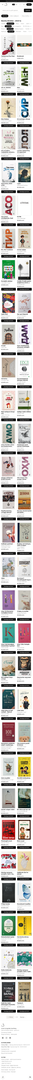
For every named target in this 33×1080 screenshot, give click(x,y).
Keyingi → (22, 1017)
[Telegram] (2, 1037)
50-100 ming (26, 26)
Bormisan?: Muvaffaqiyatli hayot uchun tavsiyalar (24, 579)
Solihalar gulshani (7, 544)
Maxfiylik (13, 1071)
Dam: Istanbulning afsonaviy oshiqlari (23, 346)
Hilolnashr (18, 31)
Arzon (22, 23)
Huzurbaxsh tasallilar (24, 904)
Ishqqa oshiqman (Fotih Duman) (7, 478)
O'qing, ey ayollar (22, 611)
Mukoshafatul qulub (7, 937)
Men (18, 87)
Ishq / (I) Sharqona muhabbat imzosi (7, 612)
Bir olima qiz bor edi (23, 809)
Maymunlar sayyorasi (24, 677)
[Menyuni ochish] (2, 4)
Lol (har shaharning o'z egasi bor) (23, 151)
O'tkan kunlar (5, 904)
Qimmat (28, 23)
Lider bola (20, 710)
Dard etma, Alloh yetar (6, 184)
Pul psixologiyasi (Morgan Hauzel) (22, 379)
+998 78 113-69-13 (6, 1063)
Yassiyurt (20, 1003)
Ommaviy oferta (5, 1071)
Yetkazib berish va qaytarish (8, 1051)
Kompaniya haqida (6, 1032)
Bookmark (20, 56)
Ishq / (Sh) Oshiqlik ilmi (23, 645)
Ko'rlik (19, 216)
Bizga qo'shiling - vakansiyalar (9, 1034)
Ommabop (10, 23)
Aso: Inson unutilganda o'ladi (7, 217)
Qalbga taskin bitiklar (24, 411)
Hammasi (8, 26)
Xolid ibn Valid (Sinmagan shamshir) (8, 1003)
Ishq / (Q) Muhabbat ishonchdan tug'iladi (8, 645)
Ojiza (3, 578)
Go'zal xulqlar (21, 249)
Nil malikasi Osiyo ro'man (7, 678)
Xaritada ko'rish (5, 1049)
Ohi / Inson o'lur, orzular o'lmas (22, 478)
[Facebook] (10, 1037)
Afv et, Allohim (6, 87)
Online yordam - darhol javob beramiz (11, 1059)
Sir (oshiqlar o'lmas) (23, 119)
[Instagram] (6, 1037)
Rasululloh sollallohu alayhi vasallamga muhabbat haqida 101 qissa (8, 744)
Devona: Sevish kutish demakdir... (24, 511)
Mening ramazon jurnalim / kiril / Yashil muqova (24, 970)
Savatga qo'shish (8, 62)
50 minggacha (17, 26)
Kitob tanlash (4, 1069)
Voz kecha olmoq (22, 937)
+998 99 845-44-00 (6, 1061)
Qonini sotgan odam (8, 809)
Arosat (3, 345)
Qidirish (27, 10)
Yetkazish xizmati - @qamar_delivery (11, 1067)
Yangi (17, 23)
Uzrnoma (4, 378)
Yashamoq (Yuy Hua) (8, 56)
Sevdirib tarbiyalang (23, 778)
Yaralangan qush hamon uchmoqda (23, 445)
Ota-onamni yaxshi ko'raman (23, 744)
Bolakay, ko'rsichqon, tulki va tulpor (24, 544)
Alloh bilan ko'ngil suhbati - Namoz (7, 711)
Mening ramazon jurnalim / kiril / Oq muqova (7, 873)
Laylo (19, 183)
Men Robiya (5, 119)
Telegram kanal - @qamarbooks (9, 1065)
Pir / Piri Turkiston (7, 249)
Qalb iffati (4, 314)
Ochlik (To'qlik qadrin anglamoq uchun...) (24, 281)
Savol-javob (12, 1069)
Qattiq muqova (19, 29)
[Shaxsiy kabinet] (24, 4)
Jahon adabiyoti (14, 16)
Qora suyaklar (5, 778)
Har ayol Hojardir (22, 314)
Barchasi (5, 16)
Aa (30, 1077)
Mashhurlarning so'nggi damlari (6, 511)
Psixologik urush (6, 841)
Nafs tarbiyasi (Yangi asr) (8, 412)
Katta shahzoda (6, 970)
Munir (24, 31)
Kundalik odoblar (6, 281)
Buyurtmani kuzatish (6, 1053)
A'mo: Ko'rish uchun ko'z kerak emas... (7, 445)
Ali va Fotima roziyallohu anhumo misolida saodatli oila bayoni (8, 151)
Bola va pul (20, 841)
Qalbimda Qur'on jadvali (22, 873)
